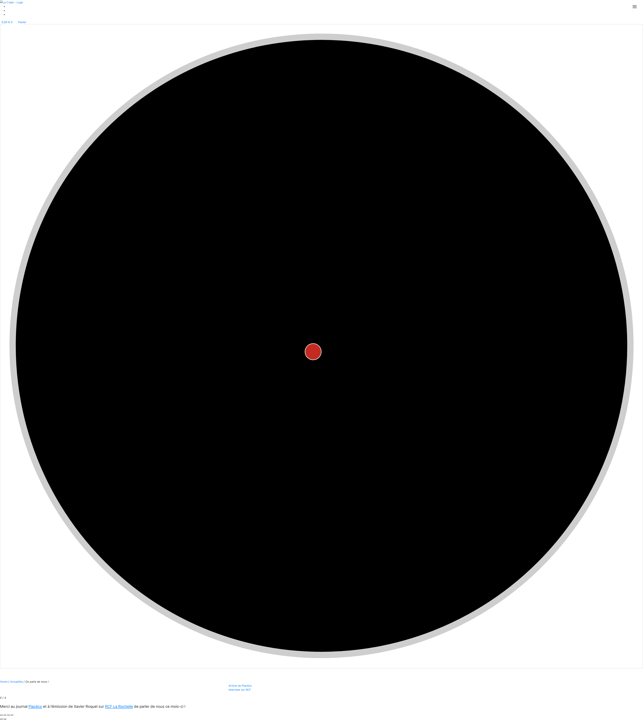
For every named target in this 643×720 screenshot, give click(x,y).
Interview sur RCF (240, 689)
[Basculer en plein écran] (5, 714)
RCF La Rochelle (119, 706)
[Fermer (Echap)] (12, 714)
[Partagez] (8, 714)
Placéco (35, 706)
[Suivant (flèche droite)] (5, 718)
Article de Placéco (240, 685)
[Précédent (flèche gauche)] (1, 718)
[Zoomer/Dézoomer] (1, 714)
